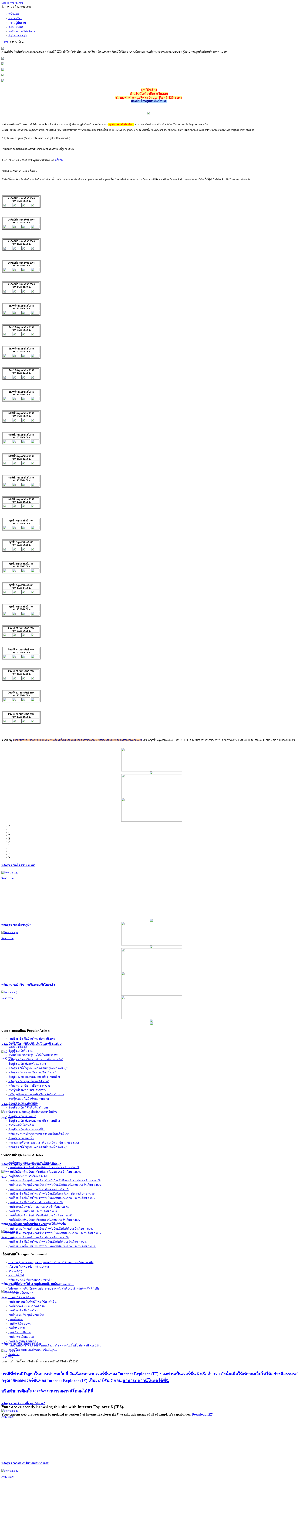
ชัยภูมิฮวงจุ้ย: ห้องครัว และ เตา (27, 1063)
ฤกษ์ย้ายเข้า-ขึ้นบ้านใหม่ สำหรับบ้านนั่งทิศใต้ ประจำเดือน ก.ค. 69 (47, 1241)
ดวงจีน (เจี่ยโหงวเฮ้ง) (21, 1125)
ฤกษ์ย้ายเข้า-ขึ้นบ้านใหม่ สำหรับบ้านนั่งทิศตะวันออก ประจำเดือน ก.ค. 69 (52, 1246)
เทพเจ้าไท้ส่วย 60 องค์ (21, 1297)
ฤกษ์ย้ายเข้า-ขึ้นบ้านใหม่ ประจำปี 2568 (31, 1038)
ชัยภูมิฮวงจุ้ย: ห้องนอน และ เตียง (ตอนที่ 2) (34, 1076)
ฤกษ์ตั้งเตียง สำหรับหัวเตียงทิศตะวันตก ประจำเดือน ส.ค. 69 (43, 1167)
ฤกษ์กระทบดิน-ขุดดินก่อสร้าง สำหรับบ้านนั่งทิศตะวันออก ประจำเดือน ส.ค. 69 (55, 1184)
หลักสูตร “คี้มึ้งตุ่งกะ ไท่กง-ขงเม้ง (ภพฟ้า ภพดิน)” (38, 1068)
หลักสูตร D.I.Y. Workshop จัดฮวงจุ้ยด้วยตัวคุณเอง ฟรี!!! (41, 1284)
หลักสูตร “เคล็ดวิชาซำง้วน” (18, 865)
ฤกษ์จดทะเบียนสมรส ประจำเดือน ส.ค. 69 (33, 1162)
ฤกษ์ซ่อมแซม (16, 1327)
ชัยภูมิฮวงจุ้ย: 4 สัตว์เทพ (22, 1103)
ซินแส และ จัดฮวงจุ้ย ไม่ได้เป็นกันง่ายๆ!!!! (33, 1054)
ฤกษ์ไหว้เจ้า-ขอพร (19, 1323)
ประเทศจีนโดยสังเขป (21, 1292)
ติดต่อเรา (13, 1354)
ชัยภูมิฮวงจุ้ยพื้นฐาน (20, 1050)
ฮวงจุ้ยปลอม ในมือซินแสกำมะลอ (28, 1098)
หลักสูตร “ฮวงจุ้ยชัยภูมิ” (16, 924)
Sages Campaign (17, 1046)
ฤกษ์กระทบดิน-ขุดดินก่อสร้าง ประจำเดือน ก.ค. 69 (38, 1237)
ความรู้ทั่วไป (16, 1275)
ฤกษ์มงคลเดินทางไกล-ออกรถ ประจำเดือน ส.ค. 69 (38, 1206)
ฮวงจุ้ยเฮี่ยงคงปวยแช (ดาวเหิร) (27, 1090)
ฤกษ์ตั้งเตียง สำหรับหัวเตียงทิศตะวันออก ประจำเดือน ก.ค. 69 (44, 1219)
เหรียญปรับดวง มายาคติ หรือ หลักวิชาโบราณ (36, 1094)
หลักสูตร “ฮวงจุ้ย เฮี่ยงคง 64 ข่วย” (28, 1081)
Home (4, 41)
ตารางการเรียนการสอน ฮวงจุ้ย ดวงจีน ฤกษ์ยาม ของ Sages (43, 1142)
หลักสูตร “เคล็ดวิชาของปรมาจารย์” (30, 1279)
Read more (7, 878)
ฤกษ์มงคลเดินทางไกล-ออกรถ (26, 1306)
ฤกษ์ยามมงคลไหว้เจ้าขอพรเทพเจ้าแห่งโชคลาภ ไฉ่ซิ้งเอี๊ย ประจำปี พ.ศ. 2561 (54, 1345)
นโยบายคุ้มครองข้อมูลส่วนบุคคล (28, 1266)
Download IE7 (202, 1414)
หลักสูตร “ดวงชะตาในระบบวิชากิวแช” (25, 1463)
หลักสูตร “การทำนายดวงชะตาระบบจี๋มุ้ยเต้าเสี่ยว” (38, 1133)
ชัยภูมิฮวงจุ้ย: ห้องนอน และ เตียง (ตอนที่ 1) (34, 1120)
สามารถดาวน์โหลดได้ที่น (146, 1380)
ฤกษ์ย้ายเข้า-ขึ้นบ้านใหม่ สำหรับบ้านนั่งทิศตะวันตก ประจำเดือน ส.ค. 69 (51, 1193)
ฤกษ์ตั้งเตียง (15, 1319)
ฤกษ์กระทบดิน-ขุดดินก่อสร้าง (26, 1314)
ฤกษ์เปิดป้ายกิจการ (19, 1332)
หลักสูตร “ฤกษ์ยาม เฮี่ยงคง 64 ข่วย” (23, 1403)
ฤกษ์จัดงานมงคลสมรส (22, 1341)
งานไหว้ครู (15, 1271)
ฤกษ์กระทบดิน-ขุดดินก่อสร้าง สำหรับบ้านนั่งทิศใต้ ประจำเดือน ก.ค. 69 (50, 1228)
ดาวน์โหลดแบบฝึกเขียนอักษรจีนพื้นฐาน (32, 1349)
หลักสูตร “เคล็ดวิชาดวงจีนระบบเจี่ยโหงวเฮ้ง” (28, 984)
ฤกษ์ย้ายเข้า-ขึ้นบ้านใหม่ (23, 1310)
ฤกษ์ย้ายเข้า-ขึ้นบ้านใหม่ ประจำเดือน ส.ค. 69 (35, 1202)
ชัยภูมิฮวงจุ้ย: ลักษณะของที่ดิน (26, 1129)
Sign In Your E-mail (12, 2)
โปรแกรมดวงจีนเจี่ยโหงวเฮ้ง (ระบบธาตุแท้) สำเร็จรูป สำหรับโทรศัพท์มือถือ (54, 1288)
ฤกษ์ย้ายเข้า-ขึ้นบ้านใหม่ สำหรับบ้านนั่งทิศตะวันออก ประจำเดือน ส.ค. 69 (52, 1197)
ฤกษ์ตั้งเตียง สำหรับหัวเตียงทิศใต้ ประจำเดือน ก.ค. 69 (40, 1215)
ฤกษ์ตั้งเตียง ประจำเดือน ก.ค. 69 (27, 1224)
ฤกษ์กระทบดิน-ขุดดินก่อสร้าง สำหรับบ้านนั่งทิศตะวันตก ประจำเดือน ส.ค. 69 (54, 1180)
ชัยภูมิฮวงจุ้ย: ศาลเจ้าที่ (22, 1116)
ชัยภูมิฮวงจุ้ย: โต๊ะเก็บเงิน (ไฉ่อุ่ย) (28, 1107)
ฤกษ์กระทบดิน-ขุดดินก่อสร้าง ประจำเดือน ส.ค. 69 (38, 1189)
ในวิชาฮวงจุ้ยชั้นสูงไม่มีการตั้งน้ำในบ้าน (32, 1111)
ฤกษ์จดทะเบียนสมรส (21, 1336)
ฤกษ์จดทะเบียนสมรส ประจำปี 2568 (29, 1043)
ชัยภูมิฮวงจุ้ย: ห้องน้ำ (21, 1138)
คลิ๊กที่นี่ (59, 160)
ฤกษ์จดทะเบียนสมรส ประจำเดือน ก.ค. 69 (33, 1211)
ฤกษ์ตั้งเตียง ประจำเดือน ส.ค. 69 (27, 1176)
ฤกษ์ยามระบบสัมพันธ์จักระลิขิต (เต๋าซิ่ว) (32, 1301)
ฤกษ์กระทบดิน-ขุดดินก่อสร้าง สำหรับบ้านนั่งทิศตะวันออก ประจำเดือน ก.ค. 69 (55, 1233)
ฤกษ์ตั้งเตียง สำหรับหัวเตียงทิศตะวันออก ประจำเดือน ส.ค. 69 (44, 1171)
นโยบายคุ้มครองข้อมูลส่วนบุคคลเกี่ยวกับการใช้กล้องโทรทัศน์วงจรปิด (50, 1262)
